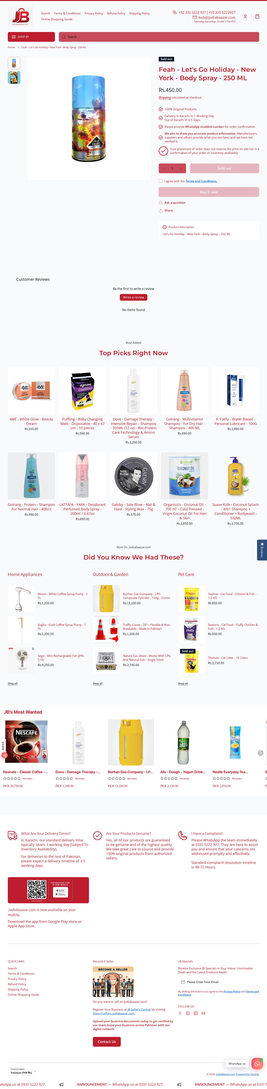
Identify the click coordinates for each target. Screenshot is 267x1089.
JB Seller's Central (139, 1009)
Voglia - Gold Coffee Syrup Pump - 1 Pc (62, 627)
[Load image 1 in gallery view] (14, 63)
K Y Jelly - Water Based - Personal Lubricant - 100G (235, 421)
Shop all (13, 683)
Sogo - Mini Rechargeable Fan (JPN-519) (61, 658)
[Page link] (48, 890)
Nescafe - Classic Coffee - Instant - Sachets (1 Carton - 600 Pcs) (25, 772)
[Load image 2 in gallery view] (14, 77)
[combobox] (159, 37)
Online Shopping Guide (23, 995)
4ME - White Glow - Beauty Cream (31, 421)
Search (12, 968)
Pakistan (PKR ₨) (21, 1072)
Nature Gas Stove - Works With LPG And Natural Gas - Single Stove (147, 658)
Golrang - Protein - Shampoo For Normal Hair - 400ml (31, 506)
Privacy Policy (17, 979)
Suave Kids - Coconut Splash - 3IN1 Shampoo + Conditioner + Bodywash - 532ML (235, 511)
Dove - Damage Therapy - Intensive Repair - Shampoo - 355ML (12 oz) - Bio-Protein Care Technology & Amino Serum (133, 428)
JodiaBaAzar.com (225, 1074)
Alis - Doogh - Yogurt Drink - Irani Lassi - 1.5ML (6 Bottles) (182, 772)
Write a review (133, 297)
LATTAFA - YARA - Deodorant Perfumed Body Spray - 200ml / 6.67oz (82, 509)
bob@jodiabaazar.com (217, 17)
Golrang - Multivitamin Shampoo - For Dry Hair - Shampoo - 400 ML (184, 423)
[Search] (62, 37)
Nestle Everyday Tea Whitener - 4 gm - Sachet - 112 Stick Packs (234, 772)
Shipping (165, 97)
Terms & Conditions (21, 974)
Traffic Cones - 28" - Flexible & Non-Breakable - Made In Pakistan (147, 627)
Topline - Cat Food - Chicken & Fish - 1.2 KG (232, 596)
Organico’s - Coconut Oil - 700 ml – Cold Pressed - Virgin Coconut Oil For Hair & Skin (185, 511)
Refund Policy (17, 984)
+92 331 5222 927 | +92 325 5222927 (207, 12)
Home (11, 47)
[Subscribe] (254, 982)
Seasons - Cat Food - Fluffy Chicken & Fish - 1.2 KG (233, 627)
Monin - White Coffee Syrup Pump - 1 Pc (63, 596)
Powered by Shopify (247, 1074)
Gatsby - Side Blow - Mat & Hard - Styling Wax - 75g (133, 506)
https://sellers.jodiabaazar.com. (114, 1013)
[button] (257, 16)
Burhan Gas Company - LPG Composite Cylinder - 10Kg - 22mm (146, 596)
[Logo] (20, 16)
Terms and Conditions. (201, 181)
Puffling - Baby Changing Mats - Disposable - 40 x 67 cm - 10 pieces (82, 423)
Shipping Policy (18, 989)
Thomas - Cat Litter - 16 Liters (228, 658)
